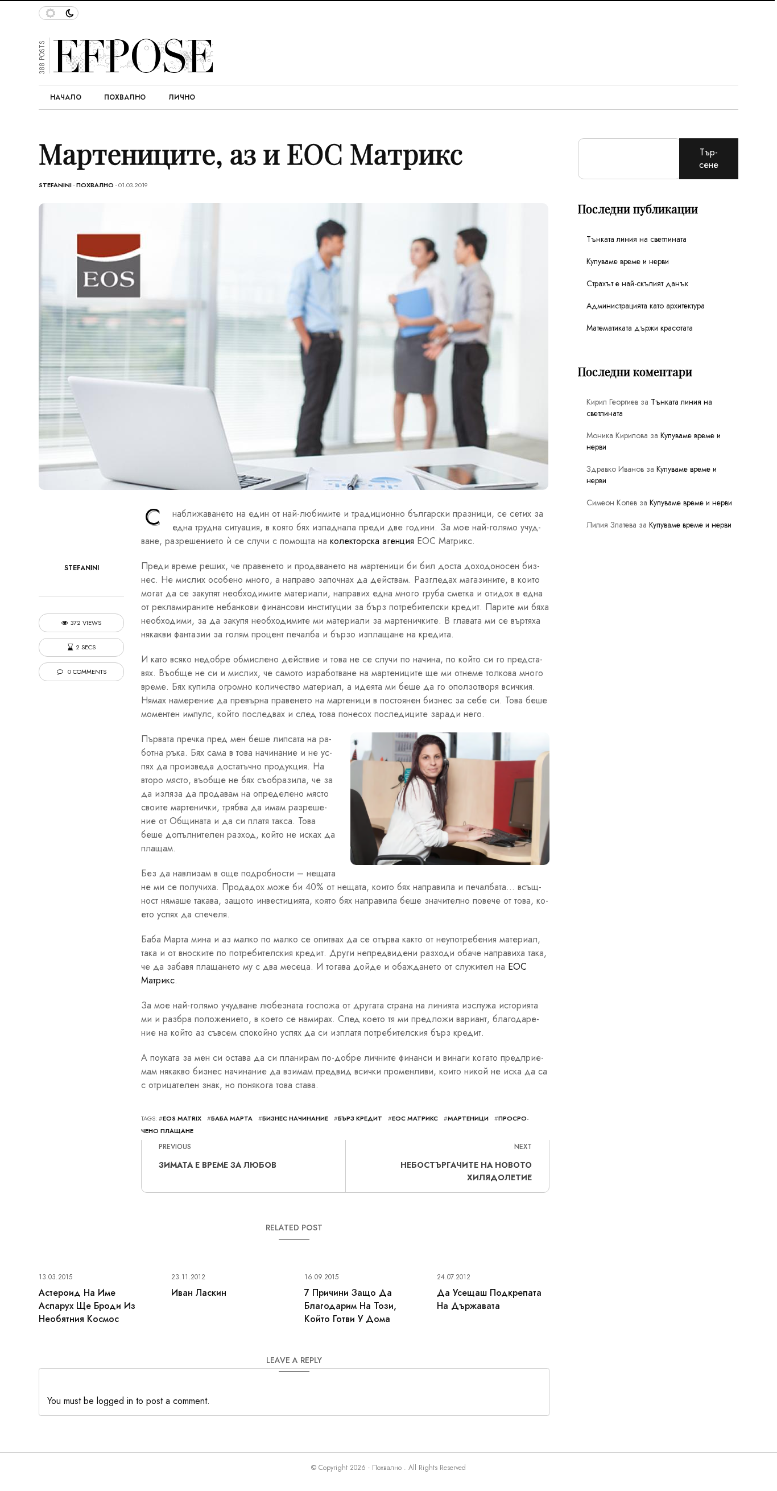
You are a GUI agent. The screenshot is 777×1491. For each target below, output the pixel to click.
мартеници (468, 1118)
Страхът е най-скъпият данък (637, 283)
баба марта (232, 1118)
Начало (65, 97)
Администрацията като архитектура (645, 305)
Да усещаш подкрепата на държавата (489, 1299)
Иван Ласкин (198, 1292)
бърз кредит (360, 1118)
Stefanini (55, 185)
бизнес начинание (295, 1118)
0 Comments (86, 672)
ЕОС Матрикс (415, 1118)
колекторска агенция (372, 540)
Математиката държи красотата (639, 327)
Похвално (125, 97)
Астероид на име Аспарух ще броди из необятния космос (87, 1305)
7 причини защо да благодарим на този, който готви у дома (350, 1305)
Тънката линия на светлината (636, 239)
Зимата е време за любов (217, 1165)
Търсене (708, 158)
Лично (181, 97)
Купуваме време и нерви (627, 261)
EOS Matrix (182, 1118)
